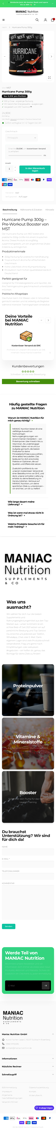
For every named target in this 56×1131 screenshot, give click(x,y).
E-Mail (6, 859)
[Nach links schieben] (3, 3)
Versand (13, 119)
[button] (3, 20)
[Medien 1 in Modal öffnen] (28, 56)
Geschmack (11, 131)
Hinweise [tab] (50, 209)
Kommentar (8, 883)
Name (5, 847)
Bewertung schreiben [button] (28, 381)
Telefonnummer (10, 871)
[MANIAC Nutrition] (13, 1027)
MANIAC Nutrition (24, 1127)
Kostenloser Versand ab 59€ (26, 345)
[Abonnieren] (46, 985)
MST (6, 88)
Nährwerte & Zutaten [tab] (31, 209)
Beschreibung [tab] (10, 209)
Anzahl (8, 163)
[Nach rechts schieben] (52, 3)
